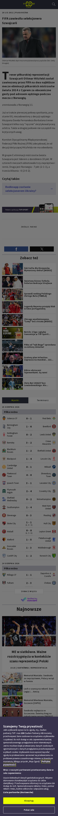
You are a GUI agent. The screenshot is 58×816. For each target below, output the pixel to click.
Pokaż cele (29, 810)
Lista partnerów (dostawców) (18, 792)
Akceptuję (29, 800)
